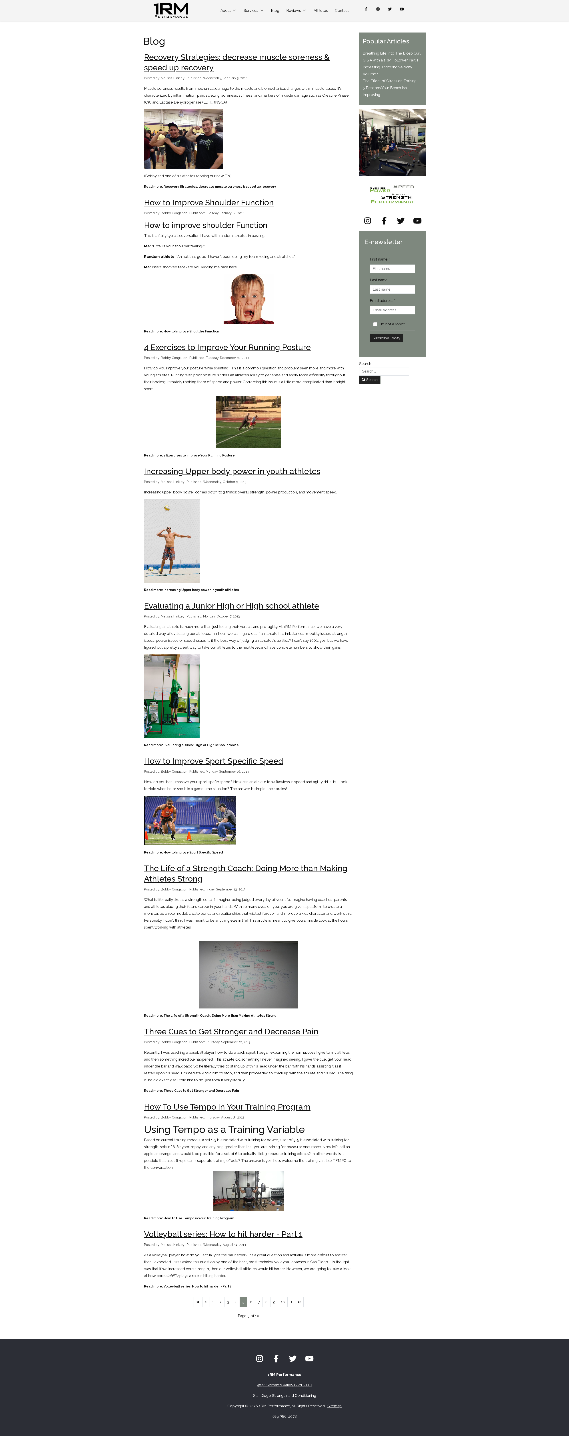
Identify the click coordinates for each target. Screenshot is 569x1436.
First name (380, 259)
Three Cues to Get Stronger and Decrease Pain (231, 1031)
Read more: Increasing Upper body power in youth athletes (191, 590)
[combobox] (384, 371)
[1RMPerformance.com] (171, 10)
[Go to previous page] (206, 1302)
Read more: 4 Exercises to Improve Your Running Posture (189, 455)
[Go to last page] (299, 1302)
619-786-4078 (284, 1416)
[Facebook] (366, 9)
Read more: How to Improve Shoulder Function (181, 331)
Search (365, 363)
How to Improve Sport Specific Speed (213, 761)
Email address (382, 300)
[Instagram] (378, 9)
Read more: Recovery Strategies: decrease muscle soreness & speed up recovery (210, 186)
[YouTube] (402, 9)
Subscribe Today (386, 338)
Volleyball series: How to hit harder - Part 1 (223, 1234)
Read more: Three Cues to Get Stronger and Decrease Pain (191, 1090)
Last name (379, 280)
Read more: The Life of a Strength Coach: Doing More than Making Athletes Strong (210, 1015)
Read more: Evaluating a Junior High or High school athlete (191, 745)
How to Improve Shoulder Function (209, 202)
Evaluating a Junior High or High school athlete (231, 605)
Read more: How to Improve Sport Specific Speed (183, 852)
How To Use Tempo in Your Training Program (227, 1106)
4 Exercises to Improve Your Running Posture (227, 347)
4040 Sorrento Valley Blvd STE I (284, 1385)
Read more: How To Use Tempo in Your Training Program (189, 1218)
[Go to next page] (291, 1302)
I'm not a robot (392, 324)
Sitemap (334, 1406)
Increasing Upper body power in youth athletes (232, 471)
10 (283, 1302)
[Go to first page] (198, 1302)
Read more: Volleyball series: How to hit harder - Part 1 (188, 1286)
